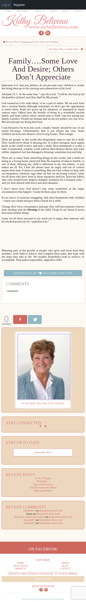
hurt (69, 273)
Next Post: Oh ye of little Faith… (65, 49)
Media (53, 11)
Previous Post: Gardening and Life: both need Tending (31, 42)
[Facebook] (20, 319)
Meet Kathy (22, 11)
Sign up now (43, 578)
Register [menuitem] (19, 4)
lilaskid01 (29, 510)
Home (8, 11)
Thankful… (43, 481)
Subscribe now (43, 452)
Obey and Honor (43, 490)
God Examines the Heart (43, 487)
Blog (65, 11)
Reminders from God (51, 510)
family (62, 273)
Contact (78, 11)
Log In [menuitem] (6, 4)
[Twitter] (35, 319)
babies (54, 273)
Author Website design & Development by (43, 599)
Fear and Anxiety (43, 484)
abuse (46, 273)
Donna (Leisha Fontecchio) (29, 516)
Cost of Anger (43, 478)
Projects (39, 11)
